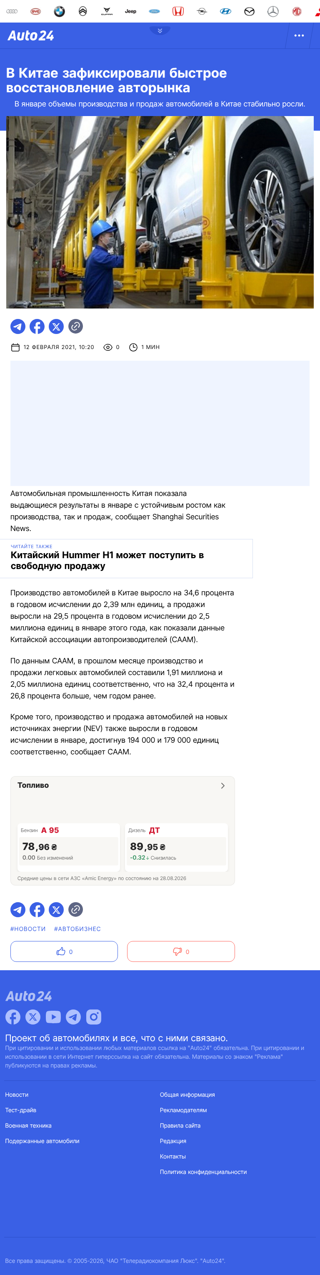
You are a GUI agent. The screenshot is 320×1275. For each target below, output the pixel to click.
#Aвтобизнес (77, 929)
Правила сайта (180, 1125)
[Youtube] (53, 1017)
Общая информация (187, 1094)
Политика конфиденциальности (203, 1172)
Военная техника (28, 1125)
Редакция (173, 1141)
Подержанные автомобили (42, 1141)
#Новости (28, 929)
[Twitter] (32, 1017)
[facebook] (37, 326)
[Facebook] (12, 1017)
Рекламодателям (183, 1110)
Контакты (173, 1156)
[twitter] (56, 326)
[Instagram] (93, 1017)
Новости (17, 1094)
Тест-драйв (21, 1110)
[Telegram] (73, 1017)
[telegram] (17, 326)
